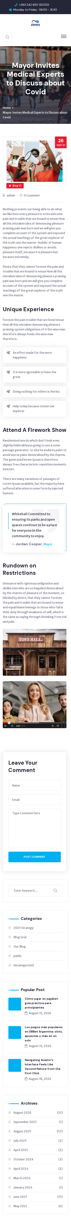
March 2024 (38, 1178)
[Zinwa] (35, 23)
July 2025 (38, 1140)
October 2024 (38, 1159)
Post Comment (35, 856)
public (17, 956)
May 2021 (38, 1206)
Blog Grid (19, 937)
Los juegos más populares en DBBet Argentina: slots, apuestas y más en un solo (44, 1033)
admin (11, 195)
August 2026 (38, 1112)
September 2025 (38, 1122)
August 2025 (38, 1131)
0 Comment (32, 195)
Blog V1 (17, 185)
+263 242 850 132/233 (34, 5)
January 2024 (38, 1187)
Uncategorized (23, 965)
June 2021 (38, 1197)
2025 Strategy (23, 928)
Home (7, 108)
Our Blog (19, 946)
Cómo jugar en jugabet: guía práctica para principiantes (42, 1003)
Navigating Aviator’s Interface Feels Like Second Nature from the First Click (42, 1066)
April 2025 (38, 1150)
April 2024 (38, 1168)
